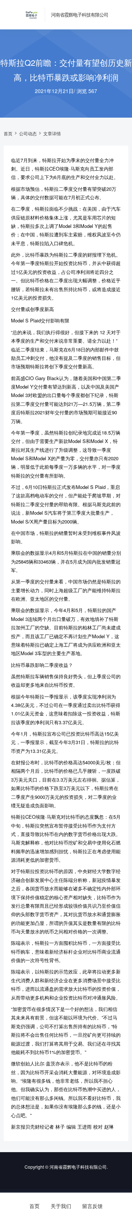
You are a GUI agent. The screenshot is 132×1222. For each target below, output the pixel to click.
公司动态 (28, 133)
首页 (8, 133)
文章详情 (52, 133)
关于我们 (61, 1206)
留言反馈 (92, 1206)
